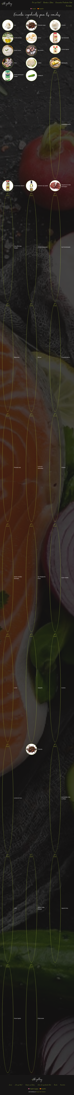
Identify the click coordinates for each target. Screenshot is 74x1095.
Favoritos (69, 6)
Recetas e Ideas (48, 2)
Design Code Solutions (41, 1091)
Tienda (55, 1085)
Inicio (10, 1085)
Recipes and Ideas (30, 1085)
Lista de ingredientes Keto (44, 1085)
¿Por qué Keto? (19, 1085)
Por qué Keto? (36, 2)
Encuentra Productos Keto (64, 2)
